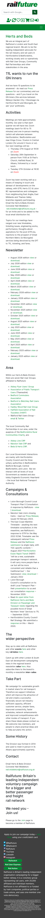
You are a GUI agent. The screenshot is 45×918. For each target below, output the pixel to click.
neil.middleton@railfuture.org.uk (20, 208)
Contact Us (31, 903)
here (24, 649)
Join (23, 820)
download (15, 260)
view (32, 257)
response (30, 591)
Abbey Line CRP (18, 440)
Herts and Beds (19, 36)
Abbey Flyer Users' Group (22, 386)
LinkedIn (10, 854)
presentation (21, 588)
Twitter (21, 418)
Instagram (10, 857)
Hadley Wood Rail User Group (24, 407)
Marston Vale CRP (19, 443)
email (13, 418)
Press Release (32, 516)
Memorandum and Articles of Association (19, 904)
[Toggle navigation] (41, 27)
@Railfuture (11, 843)
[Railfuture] (22, 3)
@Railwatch (11, 846)
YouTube (10, 851)
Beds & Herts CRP (19, 446)
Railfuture (10, 849)
